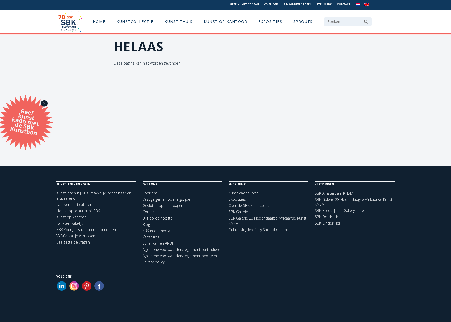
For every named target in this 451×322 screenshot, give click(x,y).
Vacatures (151, 236)
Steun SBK (324, 4)
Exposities (270, 21)
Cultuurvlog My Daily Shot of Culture (258, 229)
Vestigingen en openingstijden (167, 199)
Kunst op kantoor (225, 21)
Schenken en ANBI (158, 243)
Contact (344, 4)
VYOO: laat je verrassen (75, 235)
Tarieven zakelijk (69, 223)
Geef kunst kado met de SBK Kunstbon (25, 121)
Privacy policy (153, 262)
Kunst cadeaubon (243, 193)
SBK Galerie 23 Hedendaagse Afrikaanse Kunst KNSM (354, 202)
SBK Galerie (238, 211)
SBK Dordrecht (327, 217)
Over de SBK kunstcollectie (251, 205)
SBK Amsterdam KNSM (334, 193)
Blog (146, 224)
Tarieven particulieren (74, 204)
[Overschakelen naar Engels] (366, 5)
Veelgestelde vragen (73, 242)
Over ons (271, 4)
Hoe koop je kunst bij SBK (78, 210)
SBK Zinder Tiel (327, 223)
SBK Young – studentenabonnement (86, 229)
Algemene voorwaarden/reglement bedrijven (180, 255)
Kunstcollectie (135, 21)
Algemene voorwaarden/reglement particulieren (182, 249)
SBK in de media (156, 230)
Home (99, 21)
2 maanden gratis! (297, 4)
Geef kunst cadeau (244, 4)
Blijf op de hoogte (158, 218)
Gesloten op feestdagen (163, 205)
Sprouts (303, 21)
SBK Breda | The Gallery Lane (339, 210)
